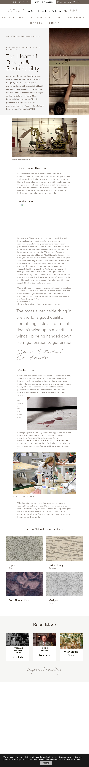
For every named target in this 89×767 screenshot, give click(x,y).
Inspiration (44, 17)
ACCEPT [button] (46, 763)
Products (8, 17)
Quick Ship (73, 11)
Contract (53, 23)
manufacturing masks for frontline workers (42, 441)
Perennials (23, 301)
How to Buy (37, 23)
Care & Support (77, 17)
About (59, 17)
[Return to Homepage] (44, 11)
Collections (26, 17)
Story (8, 36)
